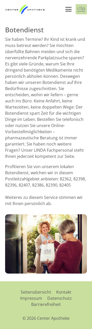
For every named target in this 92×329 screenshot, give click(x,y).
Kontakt (63, 292)
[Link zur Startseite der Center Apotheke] (25, 9)
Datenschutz (59, 298)
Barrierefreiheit (46, 304)
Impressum (31, 298)
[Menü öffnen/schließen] (68, 9)
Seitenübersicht (36, 292)
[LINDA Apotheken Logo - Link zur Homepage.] (81, 9)
